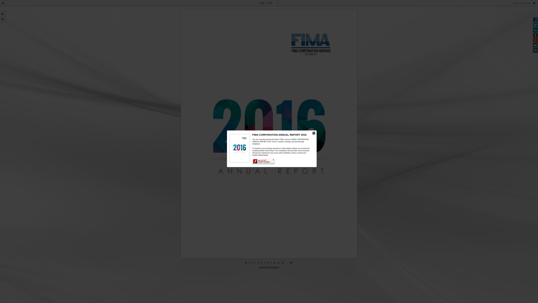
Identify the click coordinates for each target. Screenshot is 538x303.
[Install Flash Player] (281, 161)
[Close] (314, 133)
